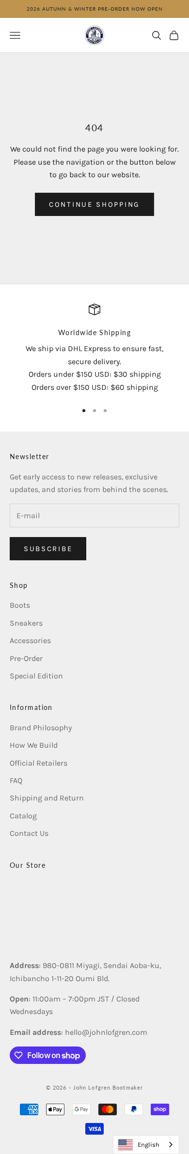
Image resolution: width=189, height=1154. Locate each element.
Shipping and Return (47, 797)
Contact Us (29, 833)
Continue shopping (94, 204)
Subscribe (48, 548)
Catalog (23, 815)
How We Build (34, 745)
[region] (94, 349)
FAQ (16, 780)
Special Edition (36, 675)
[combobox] (146, 1144)
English (148, 1144)
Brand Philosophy (41, 727)
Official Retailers (38, 763)
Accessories (30, 640)
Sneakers (26, 623)
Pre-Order (26, 658)
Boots (20, 605)
